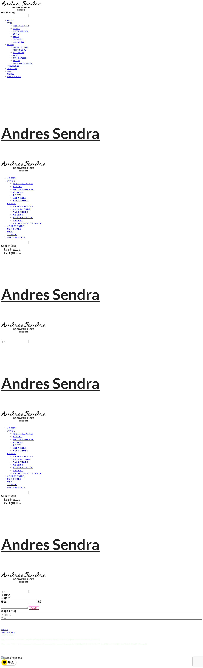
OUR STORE (12, 68)
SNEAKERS (17, 39)
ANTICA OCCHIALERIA (22, 63)
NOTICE (10, 74)
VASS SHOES (18, 41)
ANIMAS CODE (19, 49)
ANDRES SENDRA (20, 47)
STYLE (9, 23)
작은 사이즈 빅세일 (21, 25)
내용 (39, 601)
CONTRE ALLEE (19, 58)
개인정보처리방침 (8, 632)
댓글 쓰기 (34, 608)
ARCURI (16, 60)
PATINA (16, 28)
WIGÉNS (16, 55)
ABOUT (10, 20)
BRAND (10, 44)
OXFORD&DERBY (20, 31)
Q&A (9, 71)
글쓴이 (4, 601)
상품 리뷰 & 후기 (14, 76)
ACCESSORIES (13, 66)
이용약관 (4, 630)
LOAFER (16, 33)
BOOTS (16, 36)
